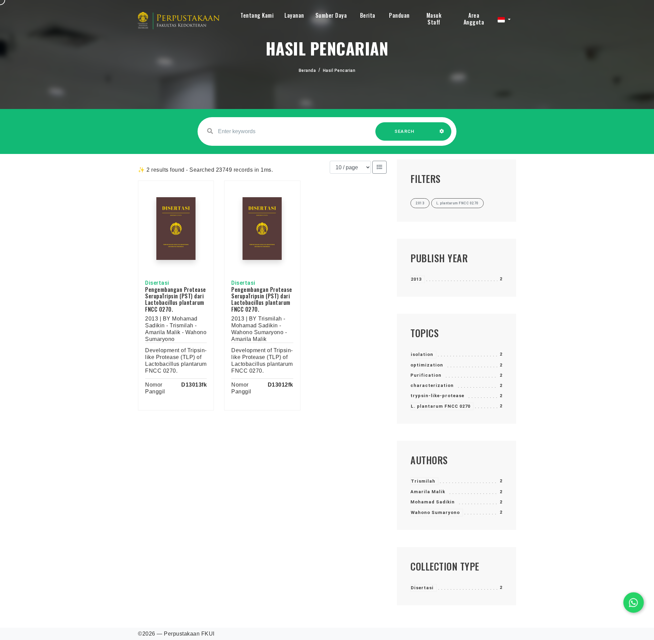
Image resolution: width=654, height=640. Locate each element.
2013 (416, 279)
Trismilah (423, 481)
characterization (432, 385)
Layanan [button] (294, 15)
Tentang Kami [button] (257, 15)
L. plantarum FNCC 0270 (440, 406)
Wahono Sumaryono (435, 512)
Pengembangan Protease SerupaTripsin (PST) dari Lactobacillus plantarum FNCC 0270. (175, 299)
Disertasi (422, 587)
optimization (426, 365)
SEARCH (404, 131)
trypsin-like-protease (437, 395)
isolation (422, 354)
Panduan (399, 15)
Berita (367, 15)
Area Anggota (474, 18)
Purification (425, 375)
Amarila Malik (427, 491)
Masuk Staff (434, 18)
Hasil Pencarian (339, 70)
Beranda (307, 70)
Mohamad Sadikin (432, 501)
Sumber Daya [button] (331, 15)
